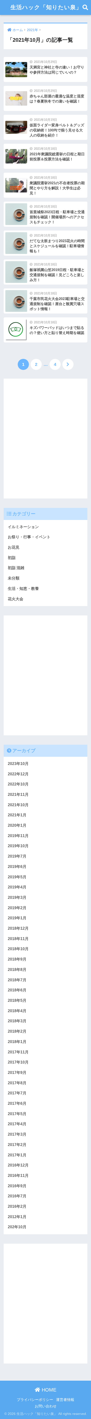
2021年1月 (17, 815)
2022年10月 (18, 784)
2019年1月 (17, 918)
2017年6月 (17, 1103)
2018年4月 (17, 1011)
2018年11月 (18, 939)
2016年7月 (17, 1196)
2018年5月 (17, 1000)
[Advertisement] (45, 442)
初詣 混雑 (16, 568)
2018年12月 (18, 928)
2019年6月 (17, 867)
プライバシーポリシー (35, 1400)
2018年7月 (17, 980)
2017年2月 (17, 1145)
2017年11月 (18, 1052)
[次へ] (68, 364)
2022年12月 (18, 774)
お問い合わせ (46, 1406)
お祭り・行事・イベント (29, 537)
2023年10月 (18, 764)
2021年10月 (18, 805)
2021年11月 (18, 794)
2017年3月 (17, 1134)
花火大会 (15, 599)
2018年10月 (18, 949)
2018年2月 (17, 1031)
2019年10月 (18, 846)
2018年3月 (17, 1021)
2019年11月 (18, 836)
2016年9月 (17, 1186)
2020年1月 (17, 825)
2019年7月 (17, 856)
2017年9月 (17, 1073)
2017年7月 (17, 1093)
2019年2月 (17, 908)
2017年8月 (17, 1083)
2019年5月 (17, 877)
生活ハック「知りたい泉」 (46, 7)
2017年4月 (17, 1124)
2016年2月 (17, 1206)
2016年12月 (18, 1165)
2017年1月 (17, 1155)
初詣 (12, 558)
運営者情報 (65, 1400)
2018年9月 (17, 959)
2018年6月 (17, 990)
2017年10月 (18, 1062)
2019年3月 (17, 897)
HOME (48, 1389)
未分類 (13, 578)
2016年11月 (18, 1175)
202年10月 (17, 1227)
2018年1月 (17, 1042)
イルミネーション (23, 527)
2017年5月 (17, 1114)
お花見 (13, 547)
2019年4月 (17, 887)
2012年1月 (17, 1217)
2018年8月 (17, 970)
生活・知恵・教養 (23, 589)
